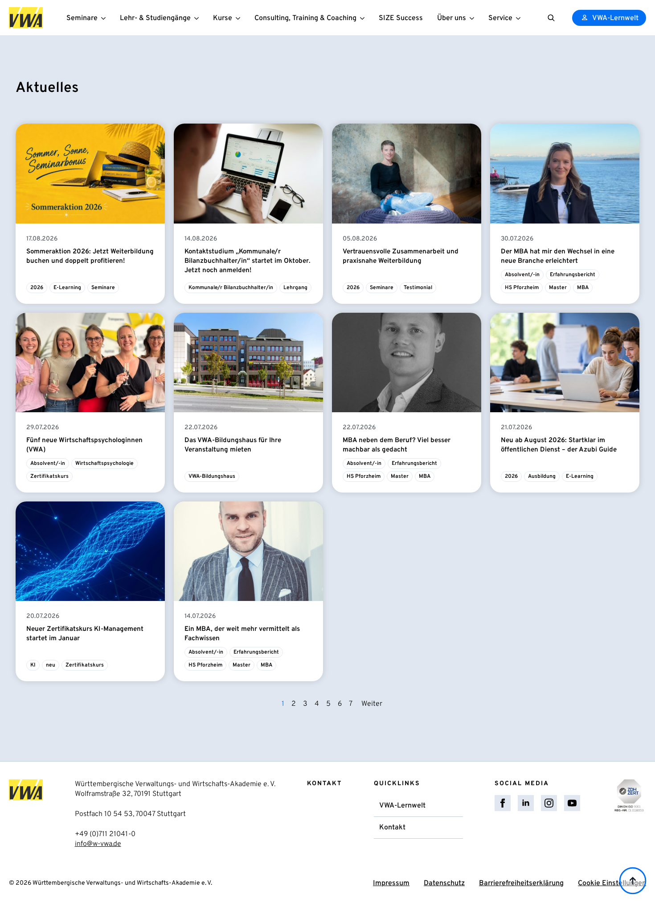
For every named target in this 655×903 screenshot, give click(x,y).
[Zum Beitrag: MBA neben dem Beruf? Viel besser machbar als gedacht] (406, 362)
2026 (36, 287)
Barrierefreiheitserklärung (521, 883)
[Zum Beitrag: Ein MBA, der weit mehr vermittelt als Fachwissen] (248, 551)
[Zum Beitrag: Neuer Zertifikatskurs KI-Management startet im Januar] (90, 551)
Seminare (82, 18)
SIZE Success (401, 18)
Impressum (391, 883)
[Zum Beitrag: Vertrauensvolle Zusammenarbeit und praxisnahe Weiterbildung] (406, 173)
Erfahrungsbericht (572, 274)
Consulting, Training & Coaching (305, 18)
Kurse (222, 18)
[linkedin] (526, 803)
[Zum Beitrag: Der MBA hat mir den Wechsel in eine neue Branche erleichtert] (564, 173)
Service (500, 18)
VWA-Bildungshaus (211, 476)
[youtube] (572, 803)
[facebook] (503, 803)
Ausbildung (542, 476)
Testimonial (418, 287)
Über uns (451, 18)
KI (33, 665)
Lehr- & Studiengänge (155, 18)
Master (558, 287)
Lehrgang (295, 287)
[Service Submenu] (520, 17)
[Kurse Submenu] (239, 17)
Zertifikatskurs (49, 476)
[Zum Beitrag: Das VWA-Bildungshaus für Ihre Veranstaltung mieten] (248, 362)
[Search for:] (551, 18)
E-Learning (67, 287)
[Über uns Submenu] (473, 17)
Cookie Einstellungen (612, 883)
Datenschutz (444, 883)
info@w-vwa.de (98, 844)
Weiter (371, 704)
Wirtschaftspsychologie (104, 463)
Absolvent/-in (522, 274)
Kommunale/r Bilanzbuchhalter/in (230, 287)
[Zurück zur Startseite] (26, 17)
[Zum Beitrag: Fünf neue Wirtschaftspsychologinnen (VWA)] (90, 362)
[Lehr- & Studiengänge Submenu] (198, 17)
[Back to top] (632, 880)
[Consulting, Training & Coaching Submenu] (364, 17)
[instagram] (549, 803)
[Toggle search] (551, 18)
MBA (583, 287)
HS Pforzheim (522, 287)
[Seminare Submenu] (105, 17)
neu (50, 665)
